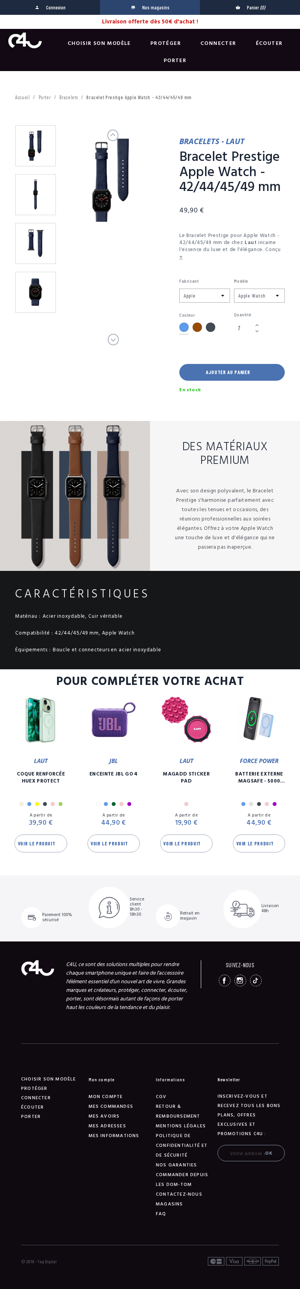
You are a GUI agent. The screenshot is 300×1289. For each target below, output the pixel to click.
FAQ (161, 1214)
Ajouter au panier (228, 372)
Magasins (169, 1204)
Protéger (165, 43)
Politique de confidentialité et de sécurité (182, 1145)
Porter (175, 60)
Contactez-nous (179, 1194)
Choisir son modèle (99, 43)
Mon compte (106, 1096)
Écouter (269, 43)
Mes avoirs (104, 1116)
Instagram (240, 980)
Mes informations (114, 1135)
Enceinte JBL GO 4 (113, 773)
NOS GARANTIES (176, 1165)
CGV (161, 1096)
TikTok (255, 980)
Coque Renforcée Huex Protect (41, 777)
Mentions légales (181, 1126)
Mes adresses (107, 1126)
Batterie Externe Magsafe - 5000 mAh (259, 777)
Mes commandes (111, 1106)
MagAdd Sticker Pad (186, 777)
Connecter (218, 43)
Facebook (224, 980)
